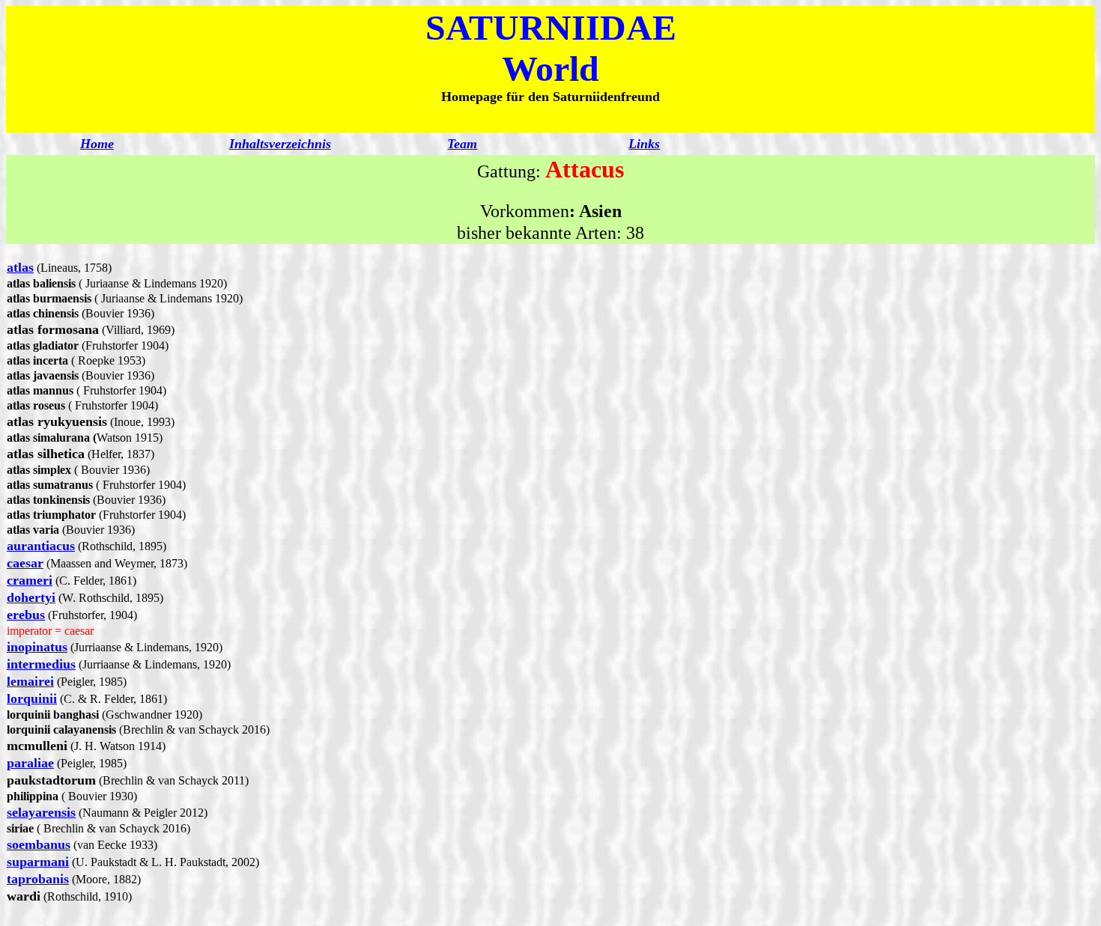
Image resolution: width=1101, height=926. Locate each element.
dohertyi (31, 597)
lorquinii (32, 698)
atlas (20, 267)
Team (462, 143)
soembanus (38, 844)
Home (97, 143)
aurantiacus (41, 545)
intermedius (41, 664)
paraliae (30, 762)
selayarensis (41, 812)
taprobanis (38, 878)
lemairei (30, 681)
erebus (26, 614)
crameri (29, 580)
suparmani (38, 861)
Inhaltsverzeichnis (280, 143)
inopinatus (37, 646)
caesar (25, 562)
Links (644, 143)
